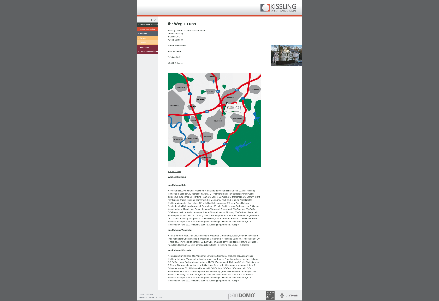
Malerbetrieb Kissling (149, 25)
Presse (151, 297)
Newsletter (143, 297)
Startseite (149, 294)
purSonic (143, 34)
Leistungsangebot (147, 29)
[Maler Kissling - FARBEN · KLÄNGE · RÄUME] (278, 11)
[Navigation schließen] (155, 20)
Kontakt (143, 38)
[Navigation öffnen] (151, 20)
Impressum (144, 47)
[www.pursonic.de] (289, 300)
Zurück (141, 294)
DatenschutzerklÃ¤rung (149, 52)
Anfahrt (143, 42)
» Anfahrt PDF (174, 171)
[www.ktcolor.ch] (270, 300)
